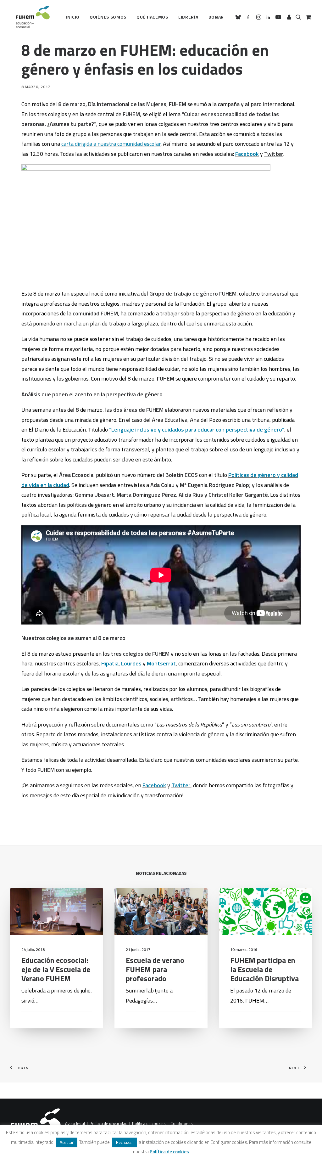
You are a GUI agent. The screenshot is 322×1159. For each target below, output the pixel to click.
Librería (188, 17)
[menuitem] (72, 17)
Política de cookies (149, 1124)
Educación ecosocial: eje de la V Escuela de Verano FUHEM (55, 969)
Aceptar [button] (67, 1142)
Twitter (181, 785)
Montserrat (161, 663)
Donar (216, 17)
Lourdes (131, 663)
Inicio (73, 17)
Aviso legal (75, 1124)
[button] (239, 17)
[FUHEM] (30, 17)
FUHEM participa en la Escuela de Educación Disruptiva (264, 969)
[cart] (307, 17)
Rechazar (124, 1142)
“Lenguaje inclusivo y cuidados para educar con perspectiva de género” (196, 429)
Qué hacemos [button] (152, 17)
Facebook (247, 154)
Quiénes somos (108, 17)
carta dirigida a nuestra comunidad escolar (111, 143)
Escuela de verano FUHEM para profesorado (155, 969)
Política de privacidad (108, 1124)
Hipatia (110, 663)
